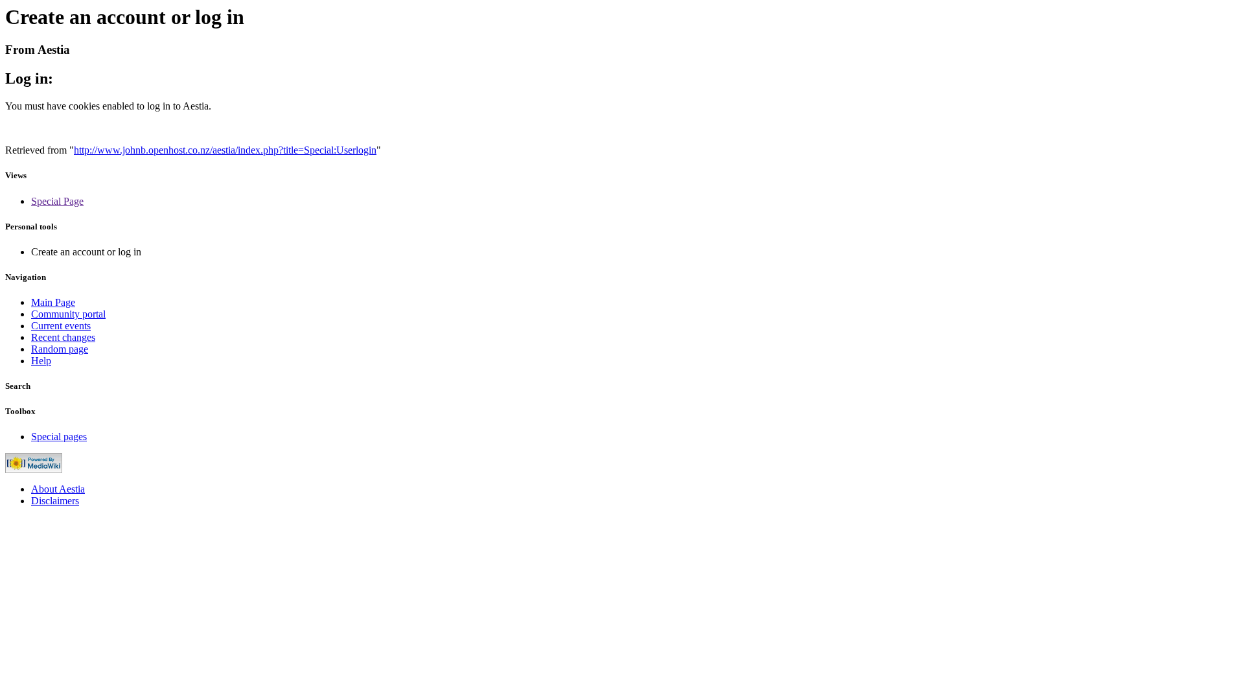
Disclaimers (55, 500)
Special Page (57, 201)
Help (41, 360)
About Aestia (58, 489)
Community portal (68, 314)
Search (17, 386)
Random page (59, 349)
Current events (61, 325)
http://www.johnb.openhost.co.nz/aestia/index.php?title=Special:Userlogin (225, 150)
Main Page (53, 302)
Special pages (59, 436)
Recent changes (63, 337)
